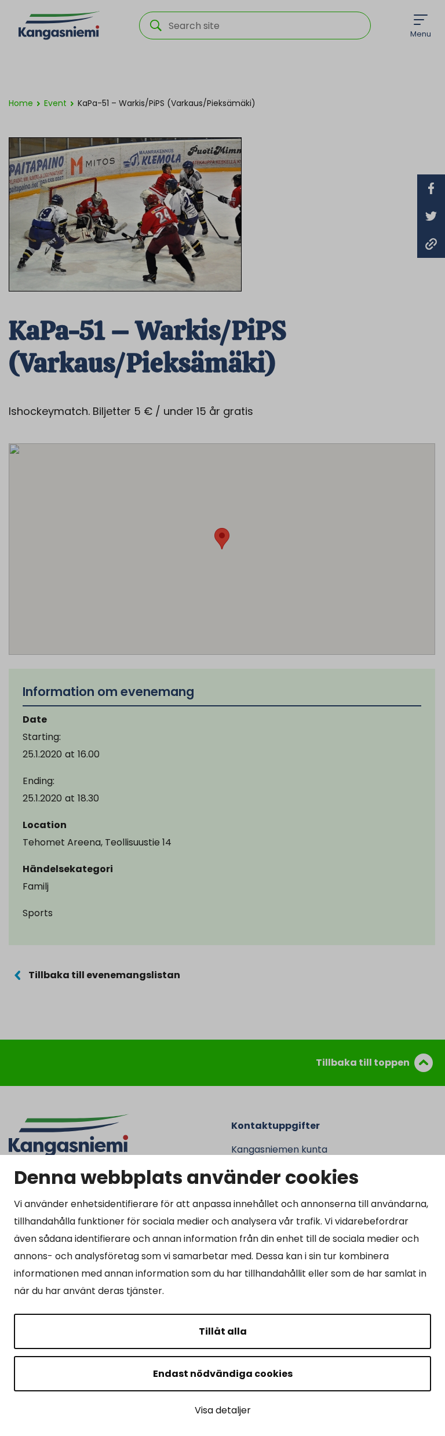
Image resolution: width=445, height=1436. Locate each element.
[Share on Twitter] (431, 216)
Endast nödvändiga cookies (223, 1373)
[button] (222, 538)
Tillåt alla (223, 1331)
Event (55, 103)
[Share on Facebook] (431, 188)
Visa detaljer (223, 1410)
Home (21, 103)
